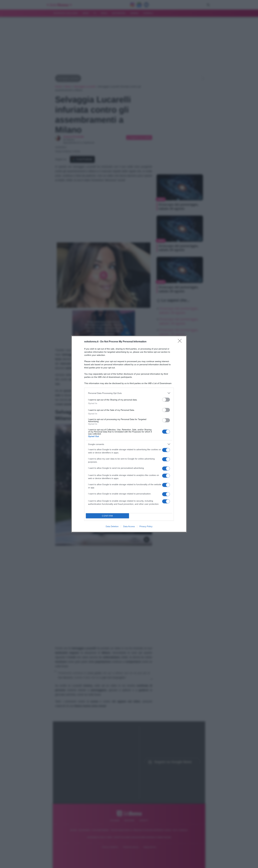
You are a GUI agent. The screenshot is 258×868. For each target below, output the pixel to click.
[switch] (166, 400)
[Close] (180, 342)
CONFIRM (107, 516)
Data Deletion (112, 526)
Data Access (129, 526)
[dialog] (129, 434)
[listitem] (129, 393)
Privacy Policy (145, 526)
